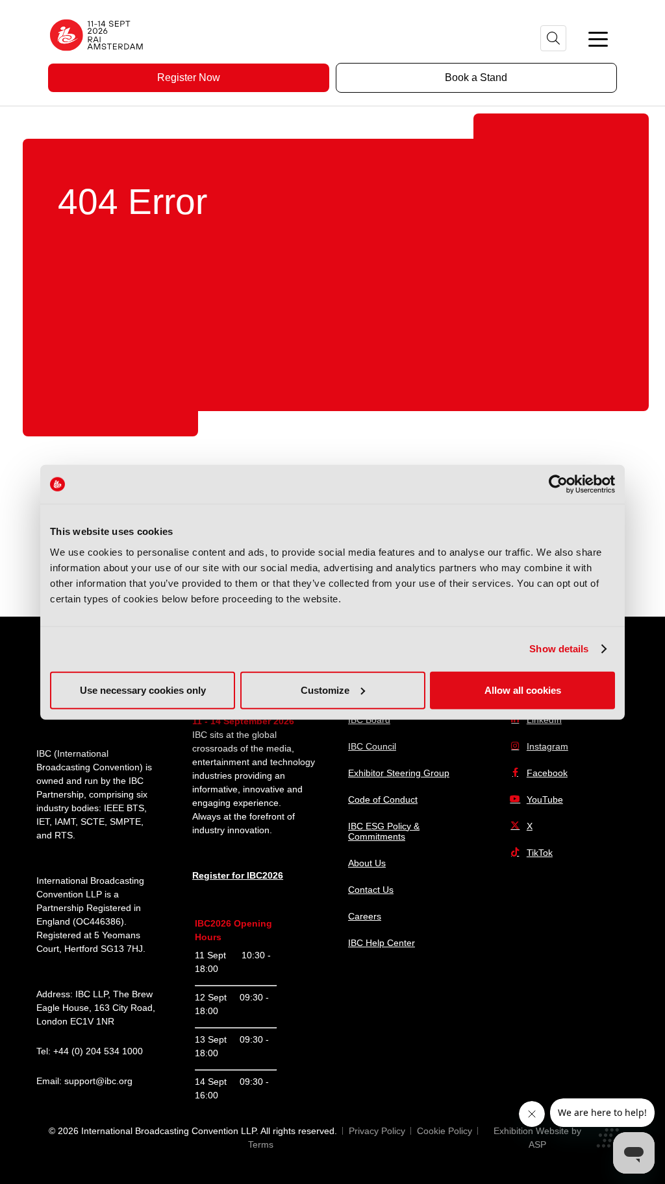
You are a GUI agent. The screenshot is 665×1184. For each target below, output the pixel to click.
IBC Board (369, 720)
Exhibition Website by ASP (537, 1138)
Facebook (547, 773)
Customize (325, 689)
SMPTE (125, 821)
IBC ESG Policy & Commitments (384, 831)
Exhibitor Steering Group (398, 773)
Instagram (547, 746)
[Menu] (598, 38)
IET (42, 821)
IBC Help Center (381, 943)
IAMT (65, 821)
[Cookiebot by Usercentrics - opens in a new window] (558, 484)
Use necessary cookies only (143, 689)
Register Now (188, 77)
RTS (64, 835)
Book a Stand (476, 77)
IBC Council (372, 746)
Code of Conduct (383, 799)
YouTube (545, 799)
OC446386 (98, 921)
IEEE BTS (124, 808)
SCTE (93, 821)
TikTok (540, 852)
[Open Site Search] (553, 38)
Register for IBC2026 (237, 875)
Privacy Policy (377, 1131)
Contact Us (371, 889)
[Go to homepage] (96, 54)
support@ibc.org (98, 1081)
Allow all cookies (522, 689)
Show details (558, 648)
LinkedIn (544, 720)
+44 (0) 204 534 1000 (98, 1051)
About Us (367, 863)
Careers (364, 916)
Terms (260, 1144)
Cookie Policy (444, 1131)
